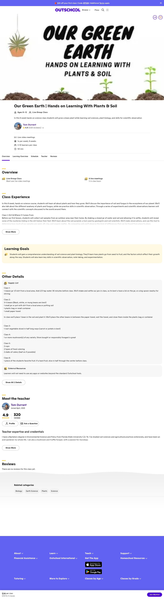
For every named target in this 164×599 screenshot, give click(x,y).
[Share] (155, 17)
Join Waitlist (155, 595)
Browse (85, 10)
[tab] (6, 156)
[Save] (160, 17)
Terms (101, 3)
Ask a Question (31, 423)
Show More (11, 232)
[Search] (103, 10)
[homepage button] (67, 10)
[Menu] (107, 10)
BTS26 (86, 3)
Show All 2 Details (14, 382)
